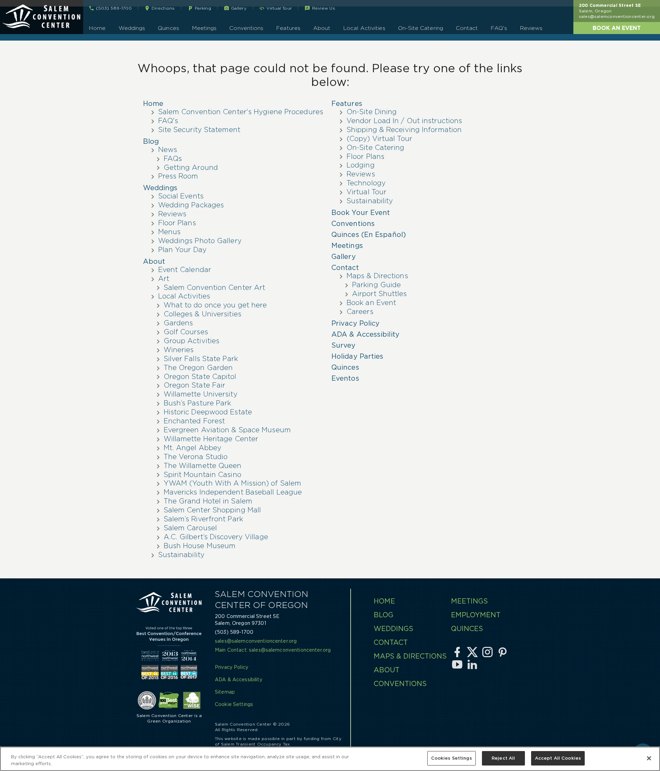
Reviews (531, 28)
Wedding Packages (191, 205)
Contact (467, 28)
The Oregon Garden (198, 367)
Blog (151, 141)
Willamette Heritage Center (211, 439)
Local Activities (364, 28)
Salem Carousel (190, 528)
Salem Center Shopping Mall (212, 510)
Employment (475, 615)
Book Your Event (360, 212)
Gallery (343, 256)
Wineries (179, 350)
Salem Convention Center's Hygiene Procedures (240, 112)
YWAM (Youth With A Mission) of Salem (232, 483)
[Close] (649, 758)
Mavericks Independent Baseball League (233, 492)
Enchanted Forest (194, 421)
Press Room (178, 176)
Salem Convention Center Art (214, 287)
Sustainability (181, 554)
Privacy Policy (355, 323)
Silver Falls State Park (201, 358)
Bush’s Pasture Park (197, 403)
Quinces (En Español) (368, 234)
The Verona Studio (196, 456)
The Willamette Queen (203, 465)
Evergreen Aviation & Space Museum (227, 430)
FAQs (173, 158)
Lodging (360, 165)
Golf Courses (186, 332)
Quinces (168, 28)
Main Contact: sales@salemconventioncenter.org (273, 650)
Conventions (246, 28)
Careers (359, 311)
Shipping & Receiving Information (404, 129)
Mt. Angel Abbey (193, 448)
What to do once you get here (215, 305)
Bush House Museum (200, 546)
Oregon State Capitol (200, 376)
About (321, 28)
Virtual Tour (366, 192)
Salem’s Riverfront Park (203, 519)
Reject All (503, 758)
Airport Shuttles (379, 293)
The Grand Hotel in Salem (208, 501)
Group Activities (192, 341)
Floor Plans (177, 223)
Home (97, 28)
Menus (169, 232)
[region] (330, 759)
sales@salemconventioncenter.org (616, 16)
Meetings (204, 28)
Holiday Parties (357, 356)
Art (163, 278)
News (167, 149)
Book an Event (617, 28)
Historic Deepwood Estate (208, 412)
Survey (343, 345)
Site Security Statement (199, 129)
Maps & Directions (377, 276)
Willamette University (201, 394)
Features (288, 28)
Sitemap (225, 692)
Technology (366, 183)
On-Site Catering (420, 28)
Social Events (181, 196)
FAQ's (499, 28)
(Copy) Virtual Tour (379, 138)
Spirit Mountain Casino (202, 474)
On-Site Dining (371, 112)
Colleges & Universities (202, 314)
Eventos (345, 378)
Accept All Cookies (558, 758)
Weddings (132, 28)
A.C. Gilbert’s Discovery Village (216, 537)
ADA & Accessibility (365, 334)
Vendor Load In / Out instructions (404, 120)
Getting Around (191, 167)
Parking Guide (376, 285)
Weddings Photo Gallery (200, 241)
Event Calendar (184, 269)
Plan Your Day (182, 249)
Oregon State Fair (195, 385)
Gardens (178, 323)
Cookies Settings (451, 758)
